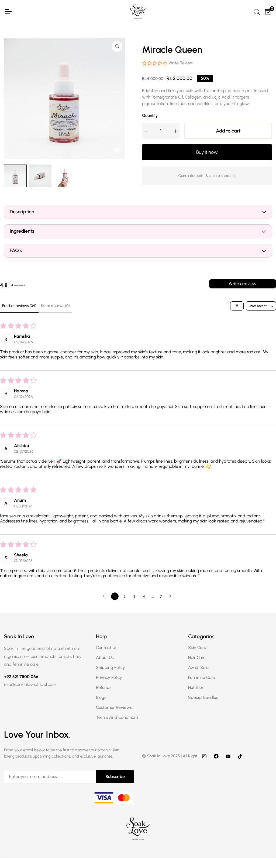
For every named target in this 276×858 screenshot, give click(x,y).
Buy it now (207, 152)
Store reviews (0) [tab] (55, 306)
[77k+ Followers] (216, 756)
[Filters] (237, 306)
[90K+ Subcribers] (228, 756)
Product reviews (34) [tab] (19, 306)
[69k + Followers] (204, 756)
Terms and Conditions (117, 717)
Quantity (150, 115)
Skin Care (197, 647)
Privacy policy (109, 677)
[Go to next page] (171, 596)
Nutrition (196, 687)
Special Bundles (203, 697)
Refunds (103, 687)
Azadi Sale (198, 667)
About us (105, 657)
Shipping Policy (110, 667)
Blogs (101, 697)
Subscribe (115, 776)
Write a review (242, 283)
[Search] (256, 11)
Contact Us (106, 647)
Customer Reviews (114, 707)
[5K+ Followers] (239, 756)
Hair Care (197, 657)
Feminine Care (201, 677)
